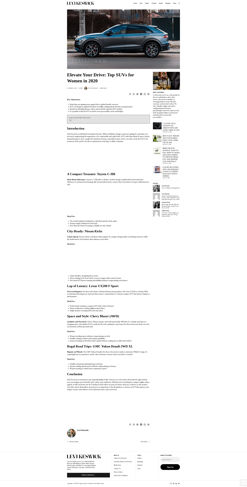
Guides (80, 88)
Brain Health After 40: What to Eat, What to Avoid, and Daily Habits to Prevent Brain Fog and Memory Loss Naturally (171, 154)
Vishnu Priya (165, 210)
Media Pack (117, 465)
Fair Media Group (99, 483)
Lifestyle (139, 465)
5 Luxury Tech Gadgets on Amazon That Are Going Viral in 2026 (171, 126)
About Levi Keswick (120, 458)
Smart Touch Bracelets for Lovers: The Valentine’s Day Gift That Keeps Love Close (171, 197)
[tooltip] (130, 94)
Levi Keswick (94, 88)
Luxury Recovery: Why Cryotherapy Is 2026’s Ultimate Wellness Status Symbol (171, 171)
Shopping (140, 461)
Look (138, 468)
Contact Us (117, 468)
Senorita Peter (166, 202)
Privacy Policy (118, 472)
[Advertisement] (108, 158)
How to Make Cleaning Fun (171, 188)
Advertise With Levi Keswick (123, 461)
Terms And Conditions (121, 475)
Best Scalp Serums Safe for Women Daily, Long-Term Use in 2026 (171, 139)
